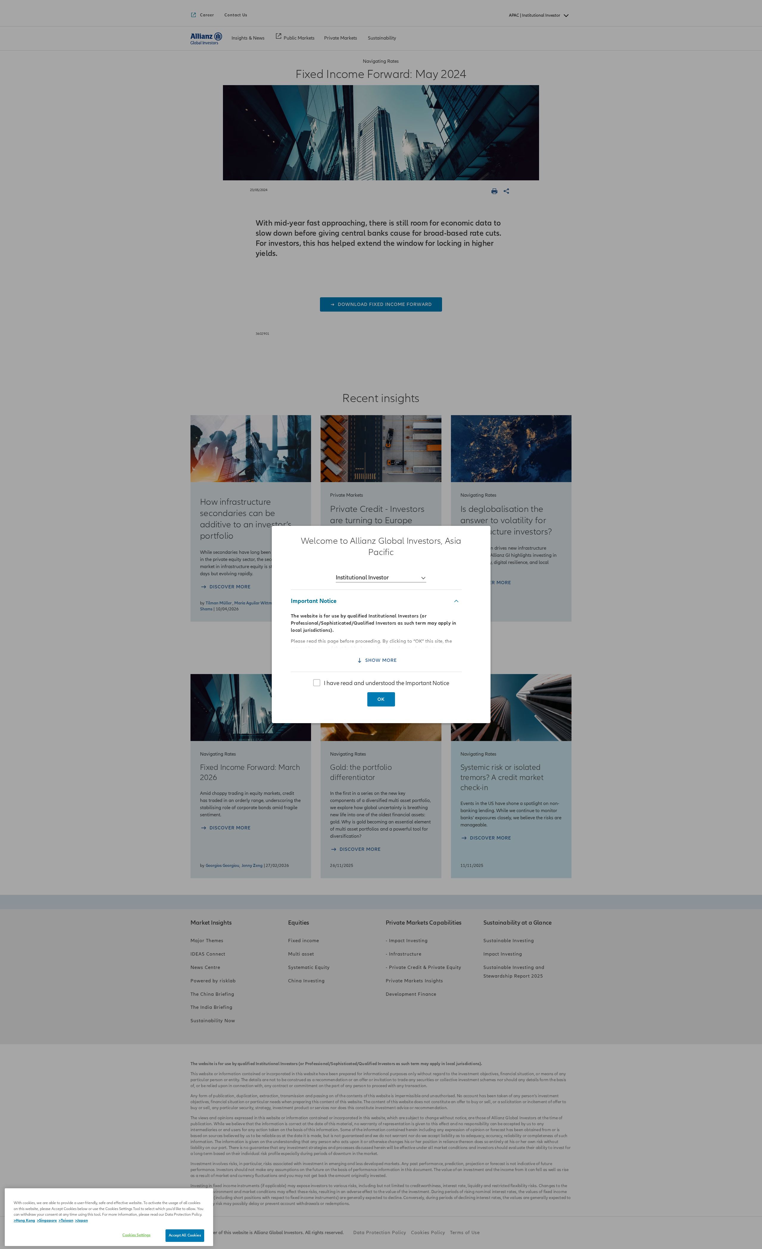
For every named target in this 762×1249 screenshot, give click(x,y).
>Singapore (47, 1220)
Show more (381, 660)
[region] (381, 624)
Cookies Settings (136, 1235)
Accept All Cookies (185, 1235)
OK (381, 699)
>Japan (81, 1220)
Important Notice (314, 601)
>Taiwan (66, 1220)
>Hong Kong (24, 1220)
